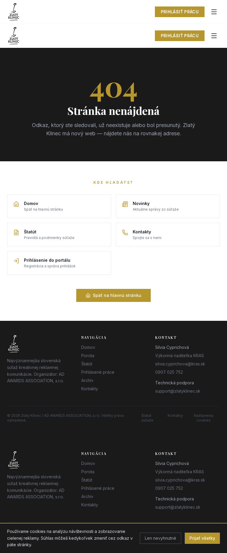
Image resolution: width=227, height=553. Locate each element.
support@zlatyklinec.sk (177, 390)
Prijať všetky (202, 538)
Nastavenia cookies (203, 417)
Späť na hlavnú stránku (117, 295)
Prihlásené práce (97, 372)
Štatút (86, 363)
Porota (87, 355)
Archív (87, 380)
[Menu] (214, 12)
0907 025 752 (169, 372)
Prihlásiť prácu (180, 11)
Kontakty (89, 388)
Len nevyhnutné (160, 538)
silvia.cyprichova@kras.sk (180, 363)
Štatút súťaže (147, 417)
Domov (88, 347)
